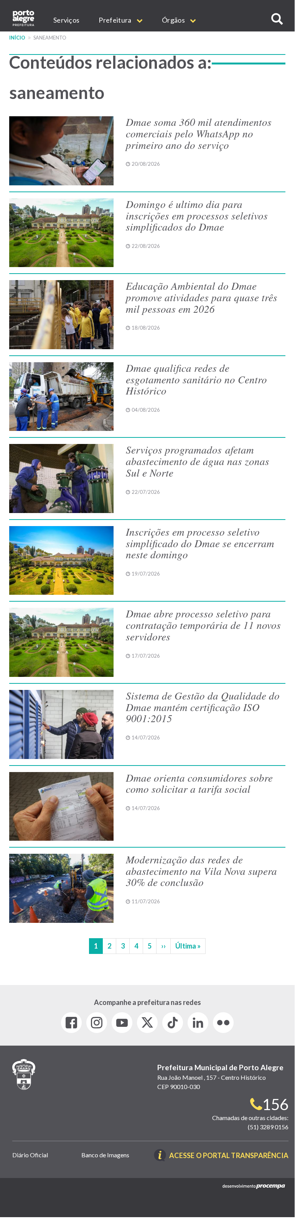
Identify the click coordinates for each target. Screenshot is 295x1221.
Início (17, 38)
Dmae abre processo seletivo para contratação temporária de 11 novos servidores (203, 624)
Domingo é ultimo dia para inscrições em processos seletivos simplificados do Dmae (197, 215)
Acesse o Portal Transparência (228, 1156)
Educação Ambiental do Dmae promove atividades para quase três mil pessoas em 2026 (201, 297)
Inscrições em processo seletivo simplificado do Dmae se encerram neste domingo (200, 543)
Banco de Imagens (105, 1154)
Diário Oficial (30, 1154)
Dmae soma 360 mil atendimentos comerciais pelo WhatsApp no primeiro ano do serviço (199, 133)
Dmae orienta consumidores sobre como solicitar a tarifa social (199, 783)
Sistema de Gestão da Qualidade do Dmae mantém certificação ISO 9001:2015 (203, 706)
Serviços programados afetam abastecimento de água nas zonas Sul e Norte (197, 460)
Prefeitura (115, 20)
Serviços (66, 20)
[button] (277, 19)
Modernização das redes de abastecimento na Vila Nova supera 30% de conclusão (201, 870)
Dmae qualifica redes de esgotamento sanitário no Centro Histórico (196, 379)
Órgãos (174, 20)
